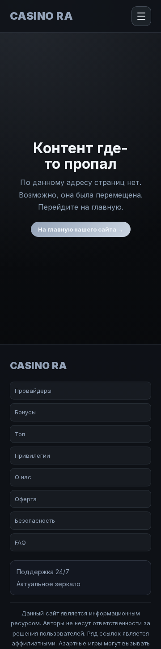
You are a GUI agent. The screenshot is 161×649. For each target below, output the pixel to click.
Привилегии (32, 455)
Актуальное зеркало (48, 584)
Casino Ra (41, 16)
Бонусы (25, 412)
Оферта (26, 499)
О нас (23, 477)
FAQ (20, 542)
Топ (20, 434)
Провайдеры (33, 390)
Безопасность (35, 520)
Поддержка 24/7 (43, 572)
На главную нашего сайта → (80, 229)
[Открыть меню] (141, 16)
